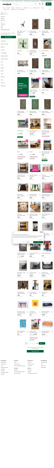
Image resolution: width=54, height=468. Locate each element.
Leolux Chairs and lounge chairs (19, 365)
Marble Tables (43, 367)
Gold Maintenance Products (32, 373)
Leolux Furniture (17, 364)
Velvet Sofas (43, 365)
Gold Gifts (29, 371)
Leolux (15, 362)
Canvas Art (29, 362)
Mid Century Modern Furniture (19, 371)
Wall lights (2, 374)
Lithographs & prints (4, 367)
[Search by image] (35, 4)
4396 (37, 343)
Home (2, 12)
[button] (45, 1)
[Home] (7, 4)
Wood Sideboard (44, 362)
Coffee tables (3, 364)
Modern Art (16, 369)
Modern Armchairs (17, 373)
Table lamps (3, 370)
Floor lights (3, 369)
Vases (2, 365)
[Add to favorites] (28, 32)
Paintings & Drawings (4, 372)
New (5, 12)
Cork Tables (30, 365)
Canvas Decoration (31, 364)
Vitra (42, 364)
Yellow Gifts (30, 369)
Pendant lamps (3, 362)
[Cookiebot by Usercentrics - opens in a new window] (40, 232)
